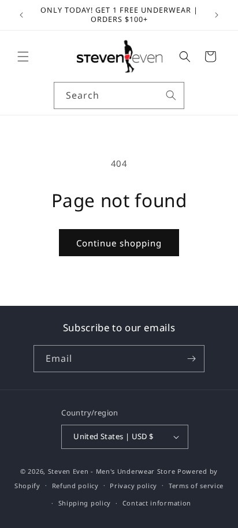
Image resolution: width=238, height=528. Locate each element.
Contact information (156, 503)
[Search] (171, 95)
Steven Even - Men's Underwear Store (112, 471)
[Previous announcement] (21, 15)
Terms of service (196, 485)
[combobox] (119, 95)
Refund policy (75, 485)
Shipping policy (84, 503)
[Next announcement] (216, 15)
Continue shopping (119, 243)
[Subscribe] (191, 358)
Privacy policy (133, 485)
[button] (23, 56)
